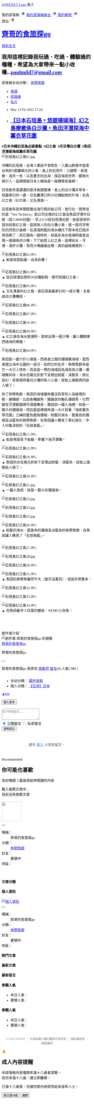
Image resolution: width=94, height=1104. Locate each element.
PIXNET (20, 1039)
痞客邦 (43, 668)
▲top (6, 694)
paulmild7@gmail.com (36, 72)
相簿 (13, 91)
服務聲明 (47, 1043)
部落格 (15, 97)
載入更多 (9, 702)
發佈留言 (9, 728)
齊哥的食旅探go (26, 34)
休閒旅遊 (38, 83)
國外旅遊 (36, 681)
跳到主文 (9, 46)
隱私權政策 (78, 1039)
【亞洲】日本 (39, 686)
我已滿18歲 (10, 1095)
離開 (25, 1095)
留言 (53, 668)
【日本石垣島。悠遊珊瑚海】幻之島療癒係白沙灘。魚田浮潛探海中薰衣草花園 (49, 128)
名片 (13, 102)
